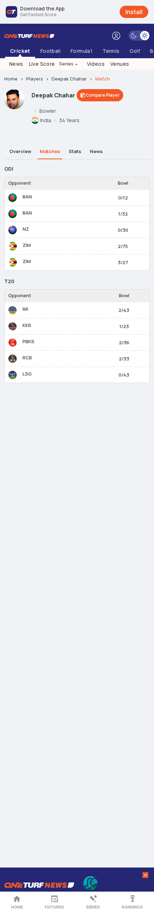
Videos (96, 63)
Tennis (110, 50)
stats (75, 151)
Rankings (132, 907)
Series (68, 63)
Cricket (20, 50)
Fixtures (54, 907)
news (96, 151)
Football (50, 50)
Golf (135, 50)
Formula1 (81, 50)
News (16, 63)
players (34, 78)
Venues (119, 63)
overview (20, 151)
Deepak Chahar (69, 78)
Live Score (42, 63)
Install (134, 12)
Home (17, 907)
